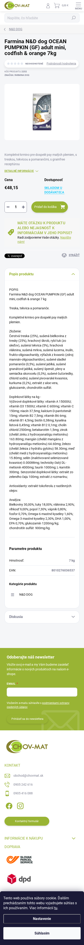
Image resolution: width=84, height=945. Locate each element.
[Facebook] (8, 805)
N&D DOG (26, 594)
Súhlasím (42, 933)
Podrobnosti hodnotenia (61, 63)
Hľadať (73, 17)
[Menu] (78, 5)
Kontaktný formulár (27, 821)
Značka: (16, 75)
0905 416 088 (23, 793)
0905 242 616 (23, 784)
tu (55, 908)
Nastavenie (42, 919)
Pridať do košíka (45, 207)
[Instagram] (20, 805)
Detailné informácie (19, 171)
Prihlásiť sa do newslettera (27, 719)
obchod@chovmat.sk (28, 775)
